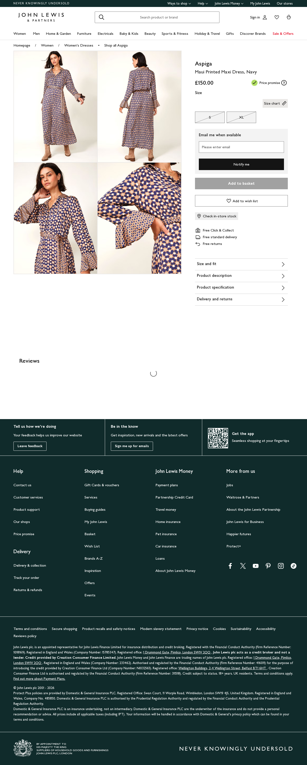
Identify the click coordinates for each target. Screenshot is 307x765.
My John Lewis (260, 3)
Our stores (285, 3)
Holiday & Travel (207, 33)
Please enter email (216, 147)
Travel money (165, 509)
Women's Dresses (78, 45)
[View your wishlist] (276, 17)
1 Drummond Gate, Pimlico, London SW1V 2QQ (177, 652)
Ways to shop (177, 3)
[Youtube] (256, 567)
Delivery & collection (29, 565)
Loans (160, 558)
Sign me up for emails (132, 446)
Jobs (229, 485)
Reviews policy (24, 636)
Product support (26, 509)
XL (235, 118)
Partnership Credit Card (174, 497)
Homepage (21, 45)
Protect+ (233, 546)
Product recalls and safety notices (108, 628)
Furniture (84, 33)
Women (19, 33)
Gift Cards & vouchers (101, 485)
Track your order (26, 577)
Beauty (150, 33)
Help (201, 3)
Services (90, 497)
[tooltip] (284, 83)
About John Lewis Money (175, 570)
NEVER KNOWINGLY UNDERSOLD (41, 3)
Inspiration (92, 570)
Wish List (92, 546)
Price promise (23, 534)
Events (89, 595)
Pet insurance (166, 534)
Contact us (22, 485)
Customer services (28, 497)
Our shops (21, 521)
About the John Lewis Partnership (253, 509)
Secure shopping (64, 628)
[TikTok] (293, 567)
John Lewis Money (227, 3)
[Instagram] (281, 567)
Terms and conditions (30, 628)
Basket (89, 534)
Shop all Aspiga (116, 45)
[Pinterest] (268, 567)
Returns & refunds (27, 589)
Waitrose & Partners (242, 497)
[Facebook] (230, 567)
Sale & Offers (283, 33)
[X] (243, 567)
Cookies (219, 628)
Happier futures (238, 534)
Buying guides (95, 509)
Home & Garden (58, 33)
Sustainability (241, 628)
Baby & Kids (128, 33)
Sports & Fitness (175, 33)
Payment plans (166, 485)
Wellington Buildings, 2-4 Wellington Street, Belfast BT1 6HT (222, 668)
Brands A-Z (93, 558)
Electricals (105, 33)
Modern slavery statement (161, 628)
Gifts (230, 33)
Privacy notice (197, 628)
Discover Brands (253, 33)
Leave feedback (30, 446)
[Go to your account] (265, 17)
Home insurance (168, 521)
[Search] (101, 17)
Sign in (255, 17)
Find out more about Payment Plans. (39, 679)
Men (36, 33)
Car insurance (166, 546)
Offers (89, 583)
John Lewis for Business (245, 521)
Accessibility (266, 628)
